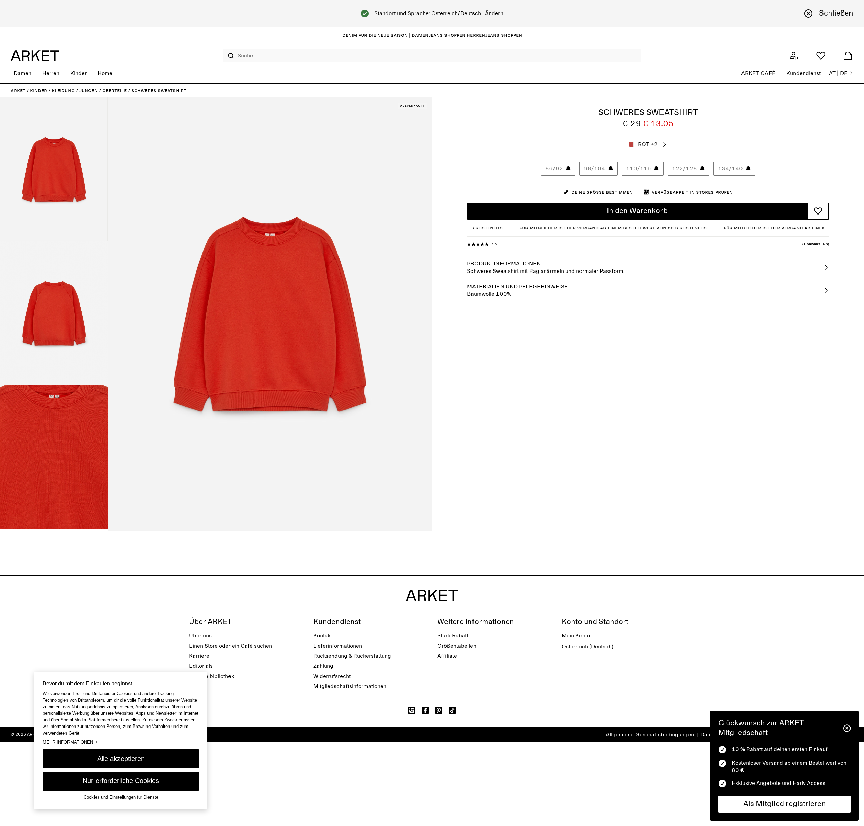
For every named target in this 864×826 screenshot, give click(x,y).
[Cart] (847, 55)
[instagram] (412, 710)
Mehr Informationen (70, 742)
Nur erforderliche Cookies (121, 781)
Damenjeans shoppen (438, 35)
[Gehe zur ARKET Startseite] (35, 55)
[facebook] (425, 710)
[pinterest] (439, 710)
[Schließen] (846, 728)
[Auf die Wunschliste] (818, 211)
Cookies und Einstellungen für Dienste (121, 797)
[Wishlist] (820, 55)
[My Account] (793, 55)
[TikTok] (452, 710)
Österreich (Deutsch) (587, 646)
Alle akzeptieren (121, 758)
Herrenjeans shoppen (494, 35)
